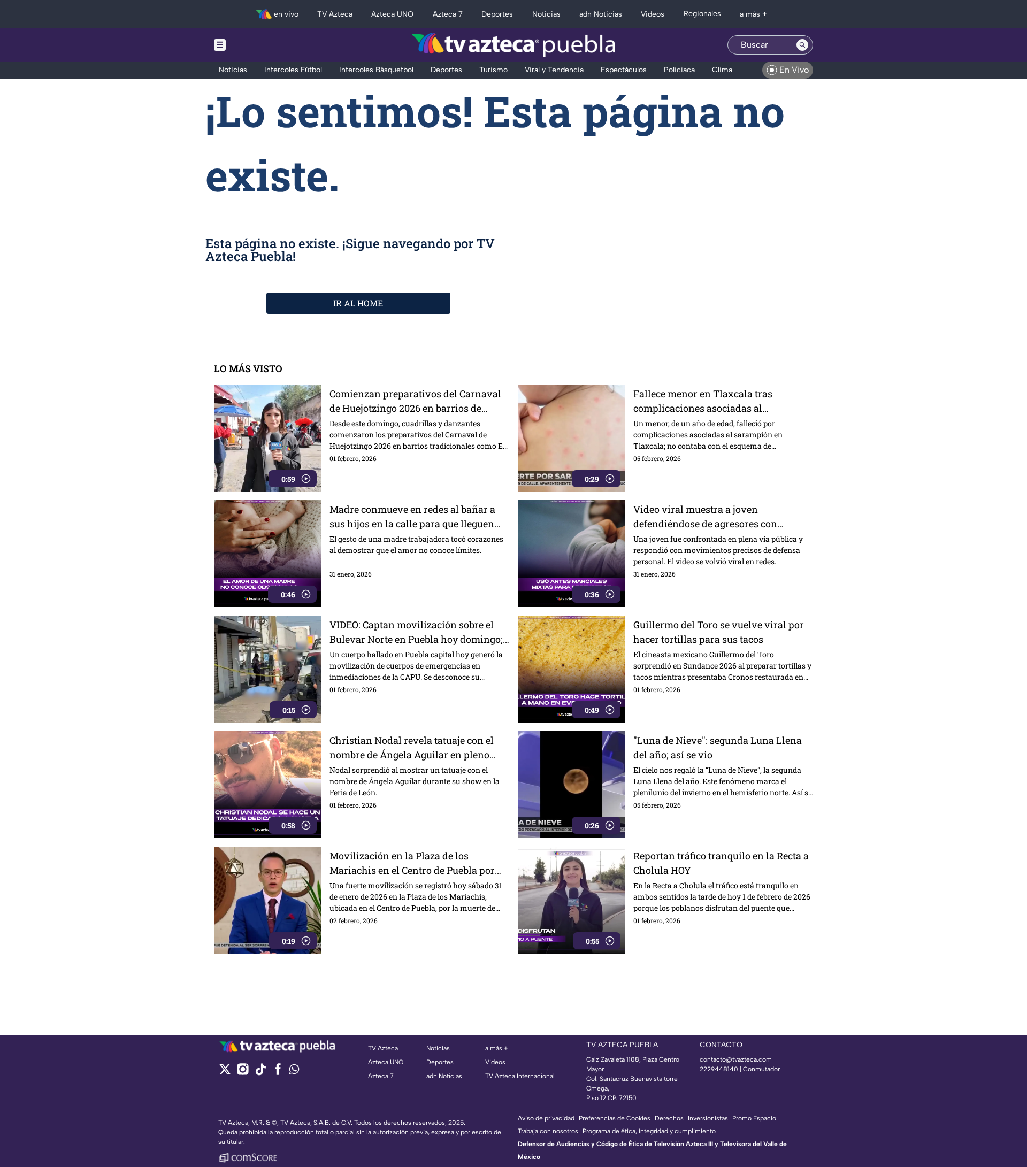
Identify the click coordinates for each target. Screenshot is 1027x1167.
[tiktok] (260, 1073)
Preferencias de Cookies (614, 1118)
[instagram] (242, 1073)
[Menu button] (257, 45)
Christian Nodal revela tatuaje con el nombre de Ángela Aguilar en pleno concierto (411, 748)
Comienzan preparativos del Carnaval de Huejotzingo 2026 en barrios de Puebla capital (415, 401)
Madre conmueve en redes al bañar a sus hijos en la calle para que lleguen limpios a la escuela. (412, 517)
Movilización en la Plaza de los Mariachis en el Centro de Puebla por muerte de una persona (412, 863)
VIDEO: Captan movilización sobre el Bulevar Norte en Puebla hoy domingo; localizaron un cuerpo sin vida (416, 632)
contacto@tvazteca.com (736, 1059)
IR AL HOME (358, 303)
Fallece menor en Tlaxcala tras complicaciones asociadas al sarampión (702, 401)
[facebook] (278, 1073)
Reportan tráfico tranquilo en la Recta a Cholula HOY (721, 863)
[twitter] (225, 1073)
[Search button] (802, 45)
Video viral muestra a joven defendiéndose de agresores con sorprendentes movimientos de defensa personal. (722, 517)
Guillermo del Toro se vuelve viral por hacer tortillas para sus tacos (718, 632)
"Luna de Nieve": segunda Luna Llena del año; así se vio (717, 747)
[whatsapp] (294, 1071)
